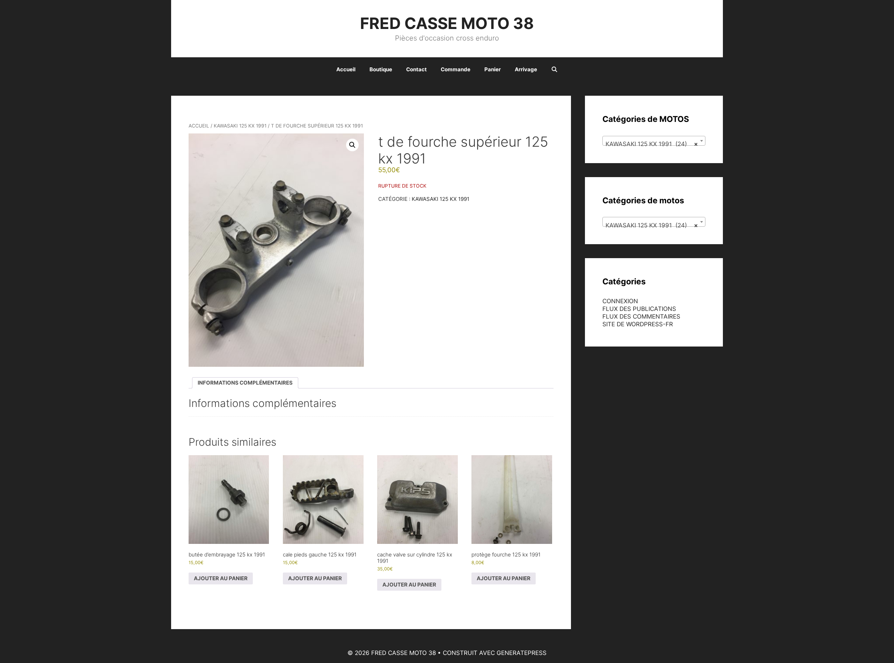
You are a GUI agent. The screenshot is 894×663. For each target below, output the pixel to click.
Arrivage (526, 69)
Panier (492, 69)
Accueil (346, 69)
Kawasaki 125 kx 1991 (240, 126)
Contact (416, 69)
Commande (455, 69)
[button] (352, 145)
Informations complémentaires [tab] (245, 382)
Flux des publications (639, 308)
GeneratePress (522, 652)
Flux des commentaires (641, 316)
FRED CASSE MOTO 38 (447, 23)
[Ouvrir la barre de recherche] (554, 69)
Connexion (620, 301)
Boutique (380, 69)
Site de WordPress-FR (637, 324)
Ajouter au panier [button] (221, 578)
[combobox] (653, 141)
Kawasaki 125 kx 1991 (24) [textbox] (652, 143)
